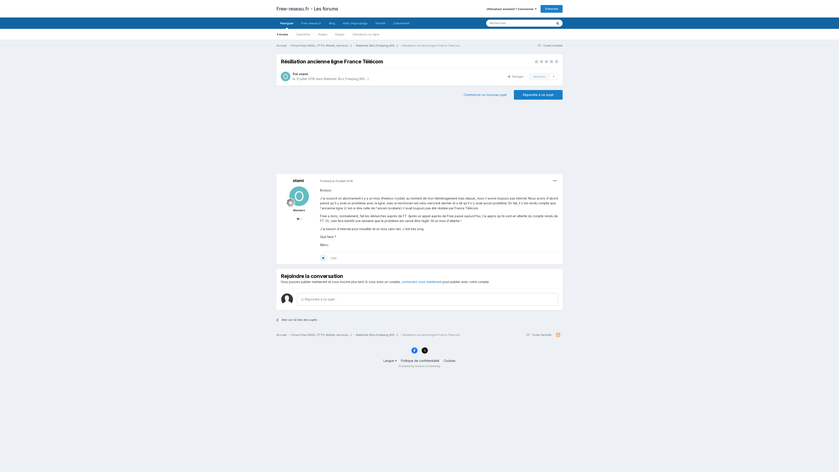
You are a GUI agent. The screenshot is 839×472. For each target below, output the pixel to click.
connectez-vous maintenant (422, 282)
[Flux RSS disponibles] (558, 335)
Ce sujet (541, 23)
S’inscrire (551, 8)
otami (303, 74)
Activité (380, 23)
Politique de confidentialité (420, 361)
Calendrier (303, 34)
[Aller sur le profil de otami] (285, 76)
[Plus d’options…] (554, 181)
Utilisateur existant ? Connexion (511, 9)
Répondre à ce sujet (538, 95)
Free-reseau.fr (311, 23)
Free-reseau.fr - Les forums (307, 9)
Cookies (450, 361)
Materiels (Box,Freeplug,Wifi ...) (346, 79)
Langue (389, 361)
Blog (332, 23)
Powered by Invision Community (419, 366)
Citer (333, 258)
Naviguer (286, 23)
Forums (282, 34)
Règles (323, 34)
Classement (401, 23)
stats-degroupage (355, 23)
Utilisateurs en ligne (365, 34)
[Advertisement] (419, 139)
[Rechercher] (558, 23)
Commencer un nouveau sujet (485, 95)
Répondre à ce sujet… (320, 299)
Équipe (340, 34)
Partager (517, 76)
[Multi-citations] (323, 258)
